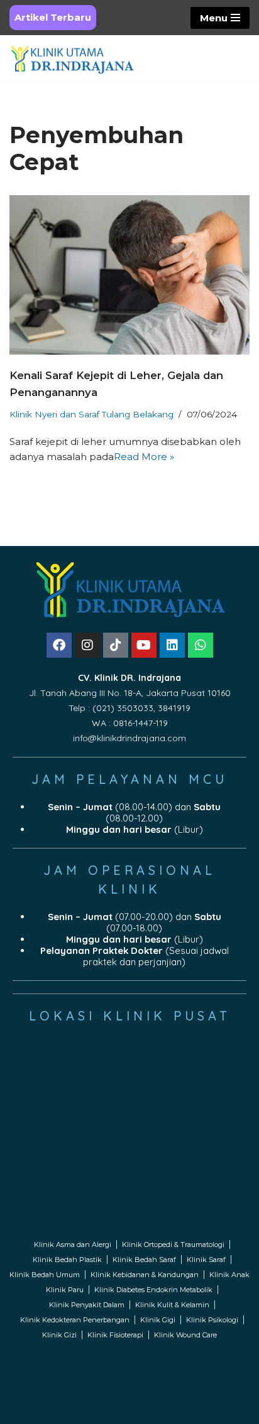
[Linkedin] (172, 645)
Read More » (144, 457)
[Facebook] (59, 645)
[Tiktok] (115, 645)
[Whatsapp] (200, 645)
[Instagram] (87, 645)
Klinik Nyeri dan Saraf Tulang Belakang (91, 414)
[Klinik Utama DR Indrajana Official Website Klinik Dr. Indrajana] (72, 59)
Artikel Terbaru (52, 17)
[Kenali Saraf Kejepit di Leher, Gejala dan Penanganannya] (129, 275)
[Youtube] (144, 645)
